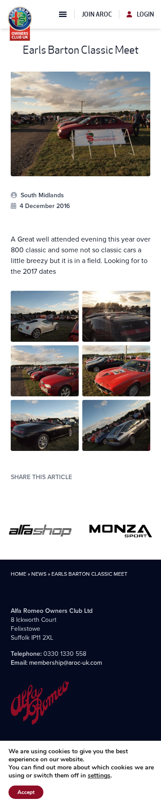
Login (145, 14)
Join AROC (97, 14)
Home (18, 574)
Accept (25, 792)
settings (99, 776)
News (39, 574)
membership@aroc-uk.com (65, 662)
